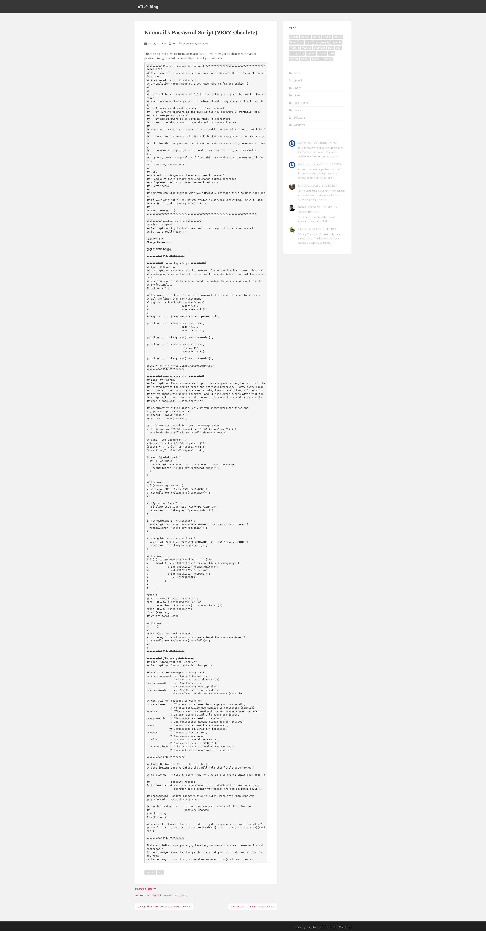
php (338, 47)
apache (294, 36)
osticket (306, 47)
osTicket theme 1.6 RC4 (322, 142)
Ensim (293, 42)
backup (305, 36)
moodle (337, 42)
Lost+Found (301, 102)
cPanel (327, 36)
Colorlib (320, 927)
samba (305, 58)
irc (301, 42)
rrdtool (294, 58)
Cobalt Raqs (187, 58)
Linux (193, 43)
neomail (150, 872)
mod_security (322, 42)
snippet (316, 58)
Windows (299, 125)
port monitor (297, 53)
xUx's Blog (148, 6)
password (319, 47)
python (311, 53)
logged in (156, 895)
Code (186, 43)
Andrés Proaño (306, 207)
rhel (332, 53)
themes (328, 58)
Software (203, 43)
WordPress (345, 927)
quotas (322, 53)
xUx (174, 43)
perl (160, 872)
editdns (338, 36)
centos (316, 36)
